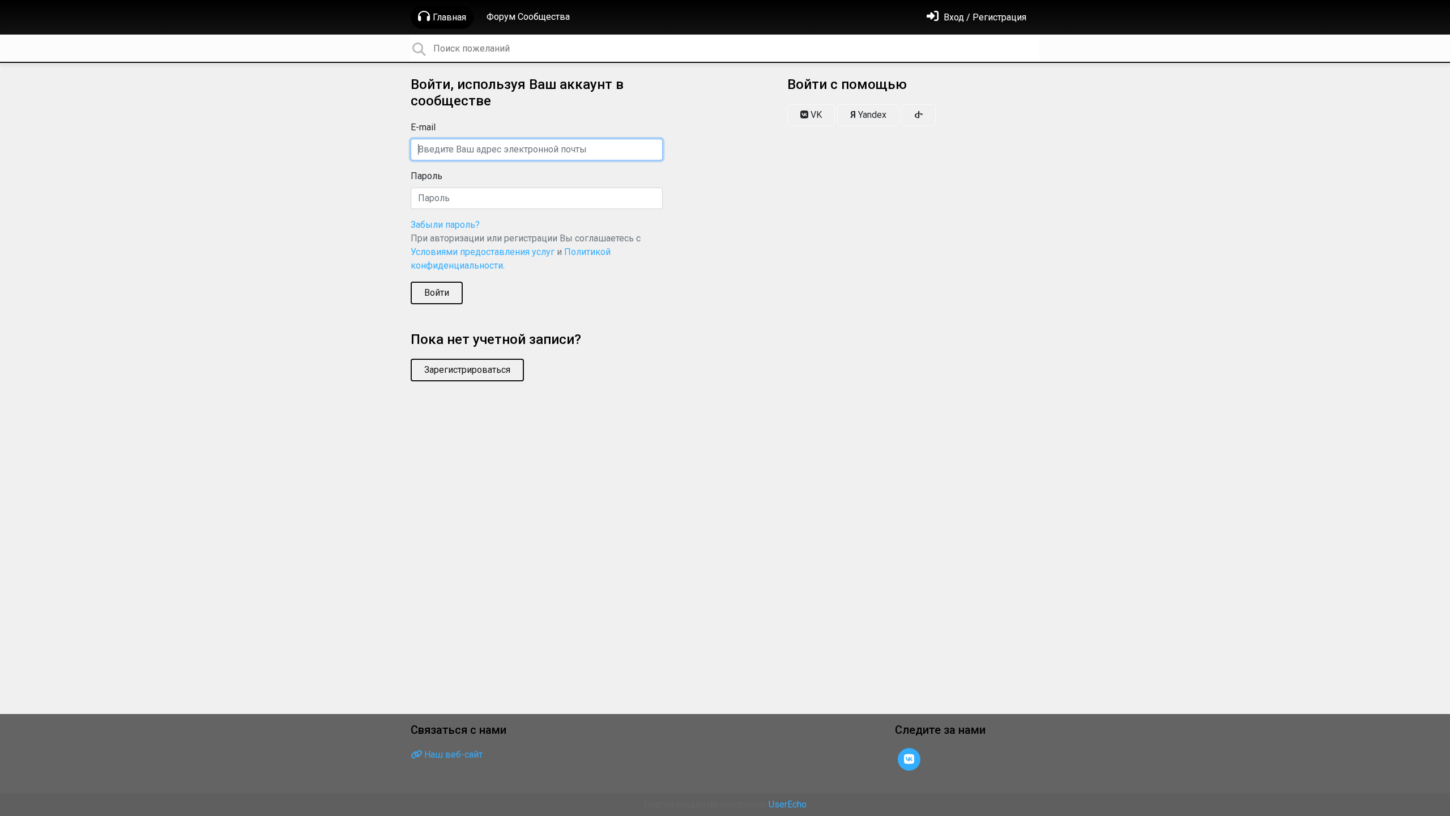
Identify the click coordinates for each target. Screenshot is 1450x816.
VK (815, 114)
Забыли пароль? (445, 224)
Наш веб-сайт (452, 754)
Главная (449, 17)
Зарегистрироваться (467, 369)
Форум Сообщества (528, 16)
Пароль (426, 176)
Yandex (868, 114)
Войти (436, 292)
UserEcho (788, 804)
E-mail (423, 127)
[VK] (909, 758)
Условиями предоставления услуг (483, 251)
